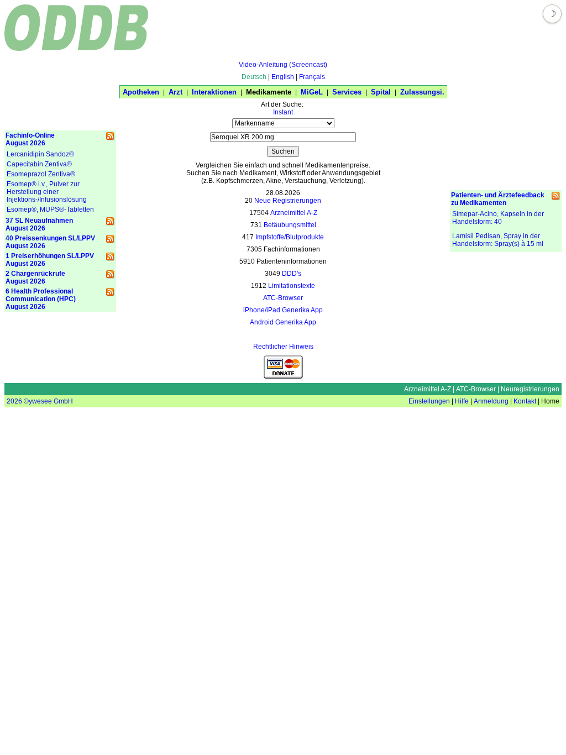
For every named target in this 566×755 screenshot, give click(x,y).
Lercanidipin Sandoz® (40, 154)
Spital (381, 92)
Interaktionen (214, 92)
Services (346, 92)
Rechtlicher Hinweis (283, 346)
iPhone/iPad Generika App (283, 310)
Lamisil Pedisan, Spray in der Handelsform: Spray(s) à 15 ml (497, 240)
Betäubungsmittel (290, 225)
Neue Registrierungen (287, 201)
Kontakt (524, 401)
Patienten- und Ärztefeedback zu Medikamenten (497, 199)
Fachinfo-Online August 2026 (30, 139)
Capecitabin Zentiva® (39, 164)
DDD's (291, 273)
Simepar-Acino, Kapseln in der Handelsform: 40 (498, 218)
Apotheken (141, 92)
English (282, 77)
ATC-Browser (283, 298)
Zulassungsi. (422, 92)
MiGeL (312, 92)
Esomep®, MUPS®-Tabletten (50, 209)
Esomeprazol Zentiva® (41, 174)
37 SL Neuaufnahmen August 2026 (39, 224)
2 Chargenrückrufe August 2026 (35, 277)
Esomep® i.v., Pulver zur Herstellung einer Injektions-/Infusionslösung (47, 191)
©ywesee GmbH (47, 401)
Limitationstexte (291, 286)
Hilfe (462, 401)
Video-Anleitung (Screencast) (283, 65)
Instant (283, 112)
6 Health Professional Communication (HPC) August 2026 (41, 299)
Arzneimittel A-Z (293, 213)
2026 (14, 401)
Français (312, 77)
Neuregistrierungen (530, 389)
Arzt (175, 92)
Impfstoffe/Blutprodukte (289, 237)
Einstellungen (429, 401)
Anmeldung (491, 401)
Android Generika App (283, 322)
